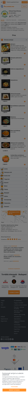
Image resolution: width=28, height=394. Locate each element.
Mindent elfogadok (14, 390)
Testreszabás (14, 386)
